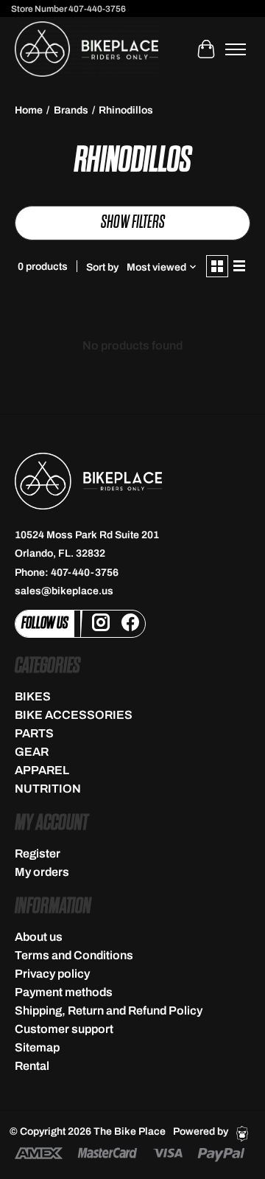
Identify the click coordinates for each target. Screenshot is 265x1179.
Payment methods (64, 992)
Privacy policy (52, 973)
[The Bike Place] (86, 49)
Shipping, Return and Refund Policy (108, 1010)
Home (29, 110)
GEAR (32, 751)
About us (39, 937)
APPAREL (42, 770)
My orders (42, 872)
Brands (71, 110)
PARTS (34, 733)
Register (37, 853)
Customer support (64, 1029)
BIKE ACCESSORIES (73, 715)
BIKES (33, 696)
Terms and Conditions (74, 955)
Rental (32, 1066)
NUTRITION (48, 788)
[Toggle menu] (235, 49)
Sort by (102, 267)
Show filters (133, 222)
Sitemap (37, 1047)
